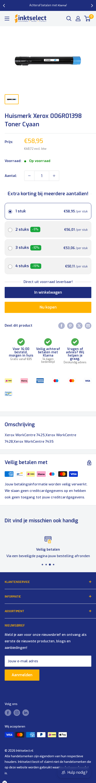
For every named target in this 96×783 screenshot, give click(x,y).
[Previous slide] (4, 5)
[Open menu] (7, 18)
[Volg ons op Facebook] (8, 712)
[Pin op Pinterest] (70, 325)
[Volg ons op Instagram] (17, 712)
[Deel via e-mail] (88, 325)
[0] (87, 18)
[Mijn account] (78, 18)
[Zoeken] (69, 18)
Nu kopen (48, 307)
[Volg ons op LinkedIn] (25, 712)
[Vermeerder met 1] (54, 176)
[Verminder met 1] (29, 176)
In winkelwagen (48, 292)
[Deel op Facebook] (61, 325)
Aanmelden (22, 675)
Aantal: (11, 175)
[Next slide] (92, 5)
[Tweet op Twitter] (79, 325)
